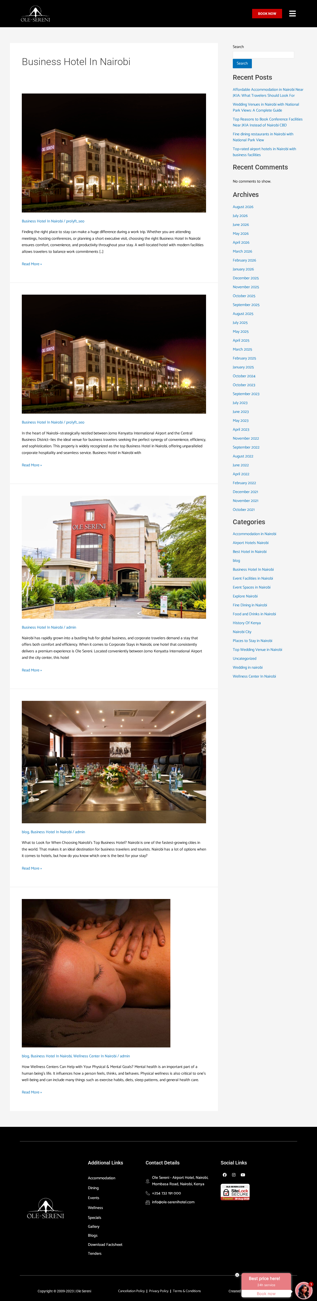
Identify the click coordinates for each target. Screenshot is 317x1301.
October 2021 (244, 509)
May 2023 (240, 420)
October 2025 (244, 296)
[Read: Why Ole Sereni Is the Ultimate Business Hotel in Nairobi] (114, 354)
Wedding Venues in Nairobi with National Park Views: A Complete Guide (266, 107)
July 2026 (240, 216)
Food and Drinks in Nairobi (254, 614)
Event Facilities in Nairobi (253, 578)
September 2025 (246, 305)
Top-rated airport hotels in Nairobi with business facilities (264, 152)
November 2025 (246, 287)
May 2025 (241, 331)
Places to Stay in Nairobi (252, 641)
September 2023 (246, 394)
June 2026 (241, 224)
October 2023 (244, 385)
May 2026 (241, 233)
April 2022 (241, 474)
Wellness (95, 1208)
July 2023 (240, 403)
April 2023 (241, 429)
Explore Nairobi (245, 596)
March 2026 (242, 251)
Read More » (32, 264)
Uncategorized (244, 658)
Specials (94, 1217)
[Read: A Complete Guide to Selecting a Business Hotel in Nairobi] (114, 152)
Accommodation (101, 1178)
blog (25, 832)
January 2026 (243, 269)
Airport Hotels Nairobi (250, 543)
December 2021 (245, 492)
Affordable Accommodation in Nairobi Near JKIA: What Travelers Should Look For (268, 92)
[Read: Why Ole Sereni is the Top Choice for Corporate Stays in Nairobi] (114, 557)
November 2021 (245, 500)
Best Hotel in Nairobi (249, 551)
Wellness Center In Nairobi (94, 1056)
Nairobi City (242, 632)
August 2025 (243, 313)
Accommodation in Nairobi (254, 534)
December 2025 (246, 278)
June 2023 (241, 411)
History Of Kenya (247, 623)
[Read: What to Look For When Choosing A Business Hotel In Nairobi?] (114, 761)
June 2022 (241, 465)
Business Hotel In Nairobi (42, 221)
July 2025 (240, 322)
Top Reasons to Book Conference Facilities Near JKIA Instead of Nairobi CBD (268, 122)
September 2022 (246, 447)
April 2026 (241, 242)
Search (238, 47)
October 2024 (244, 376)
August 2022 (243, 456)
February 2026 (244, 260)
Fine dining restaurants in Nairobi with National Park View (263, 137)
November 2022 (246, 438)
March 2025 (242, 349)
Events (93, 1198)
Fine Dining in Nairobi (250, 605)
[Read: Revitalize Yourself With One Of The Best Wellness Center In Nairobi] (96, 973)
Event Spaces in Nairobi (251, 587)
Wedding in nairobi (248, 667)
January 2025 (243, 367)
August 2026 (243, 207)
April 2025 (241, 340)
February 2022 (244, 483)
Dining (93, 1188)
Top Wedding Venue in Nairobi (257, 649)
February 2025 (244, 358)
